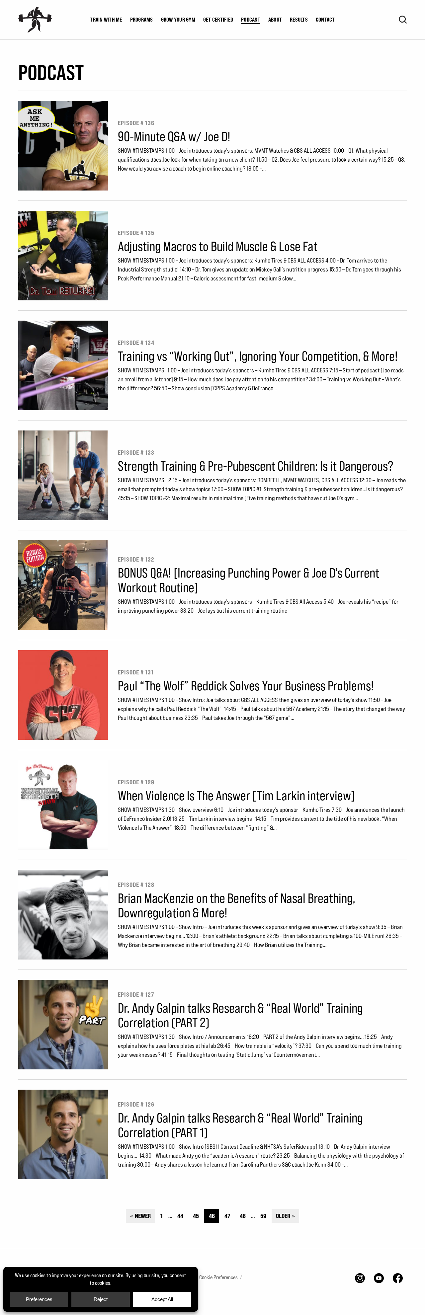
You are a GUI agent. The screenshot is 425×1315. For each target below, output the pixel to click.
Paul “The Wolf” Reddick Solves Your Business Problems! (246, 685)
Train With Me (106, 19)
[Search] (403, 20)
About (275, 19)
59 (263, 1215)
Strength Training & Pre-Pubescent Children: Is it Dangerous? (255, 465)
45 (196, 1215)
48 (243, 1215)
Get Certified (218, 19)
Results (299, 19)
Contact (325, 19)
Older (283, 1215)
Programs (141, 19)
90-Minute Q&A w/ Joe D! (174, 136)
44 (180, 1215)
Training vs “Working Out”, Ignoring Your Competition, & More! (258, 355)
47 (227, 1215)
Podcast (250, 19)
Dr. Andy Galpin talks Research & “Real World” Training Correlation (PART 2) (240, 1015)
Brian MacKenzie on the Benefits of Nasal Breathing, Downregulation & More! (236, 905)
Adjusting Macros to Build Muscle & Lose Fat (217, 246)
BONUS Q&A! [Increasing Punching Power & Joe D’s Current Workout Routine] (248, 580)
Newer (142, 1215)
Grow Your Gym (178, 19)
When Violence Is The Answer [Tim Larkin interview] (236, 795)
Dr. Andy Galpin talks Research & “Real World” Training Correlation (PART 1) (240, 1125)
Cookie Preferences (218, 1277)
